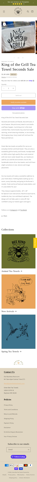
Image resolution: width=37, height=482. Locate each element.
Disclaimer (7, 427)
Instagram (13, 210)
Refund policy (20, 474)
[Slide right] (23, 58)
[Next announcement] (33, 3)
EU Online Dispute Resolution (13, 432)
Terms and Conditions (11, 409)
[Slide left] (14, 58)
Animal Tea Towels (10, 271)
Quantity (3, 84)
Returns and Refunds (10, 414)
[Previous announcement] (3, 3)
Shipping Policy (9, 418)
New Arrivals (7, 311)
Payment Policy (9, 423)
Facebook (23, 210)
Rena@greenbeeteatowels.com (14, 383)
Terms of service (30, 474)
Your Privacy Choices (10, 436)
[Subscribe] (28, 449)
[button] (4, 11)
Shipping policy (13, 477)
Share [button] (5, 216)
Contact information (24, 477)
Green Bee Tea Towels (17, 472)
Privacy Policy (8, 405)
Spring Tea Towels (10, 351)
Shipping (3, 77)
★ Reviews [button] (35, 242)
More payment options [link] (18, 112)
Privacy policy (12, 474)
